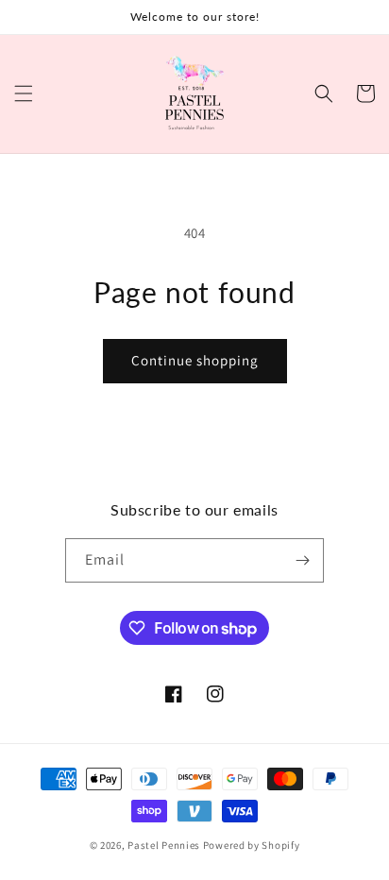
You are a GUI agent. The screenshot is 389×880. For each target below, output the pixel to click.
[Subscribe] (302, 560)
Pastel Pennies (163, 845)
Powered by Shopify (251, 845)
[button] (23, 93)
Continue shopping (195, 360)
